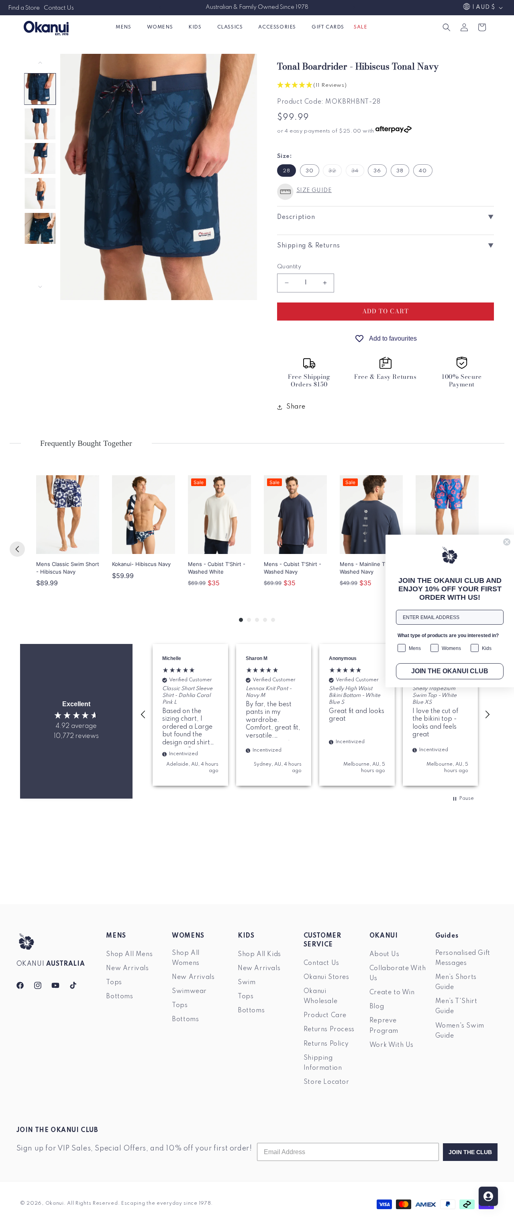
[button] (126, 27)
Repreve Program (383, 1026)
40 (423, 171)
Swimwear (189, 992)
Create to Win (392, 993)
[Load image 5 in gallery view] (40, 228)
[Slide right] (40, 287)
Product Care (325, 1016)
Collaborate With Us (397, 973)
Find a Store (24, 8)
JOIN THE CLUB (470, 1152)
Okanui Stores (326, 977)
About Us (384, 954)
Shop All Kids (259, 954)
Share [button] (296, 407)
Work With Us (391, 1045)
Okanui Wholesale (320, 997)
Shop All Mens (129, 954)
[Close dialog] (507, 542)
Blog (376, 1007)
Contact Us (59, 8)
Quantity (289, 267)
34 (357, 172)
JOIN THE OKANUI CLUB (449, 671)
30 (310, 171)
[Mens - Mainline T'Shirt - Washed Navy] (371, 514)
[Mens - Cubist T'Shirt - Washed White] (219, 514)
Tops (114, 983)
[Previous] (17, 549)
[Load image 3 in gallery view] (40, 158)
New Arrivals (127, 968)
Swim (246, 983)
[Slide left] (40, 63)
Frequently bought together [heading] (86, 443)
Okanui (54, 1203)
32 (335, 172)
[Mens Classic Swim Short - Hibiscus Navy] (67, 514)
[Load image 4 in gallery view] (40, 193)
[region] (315, 715)
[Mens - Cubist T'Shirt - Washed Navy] (295, 514)
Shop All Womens (186, 958)
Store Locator (326, 1082)
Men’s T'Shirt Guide (456, 1007)
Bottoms (119, 997)
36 (377, 171)
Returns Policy (326, 1044)
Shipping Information (323, 1063)
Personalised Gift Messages (462, 958)
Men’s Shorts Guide (456, 983)
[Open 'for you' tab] (488, 1196)
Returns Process (329, 1030)
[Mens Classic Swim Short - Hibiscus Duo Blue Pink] (447, 514)
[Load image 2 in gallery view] (40, 123)
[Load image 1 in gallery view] (40, 89)
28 (286, 171)
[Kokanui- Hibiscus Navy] (143, 514)
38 (400, 171)
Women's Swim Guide (459, 1031)
